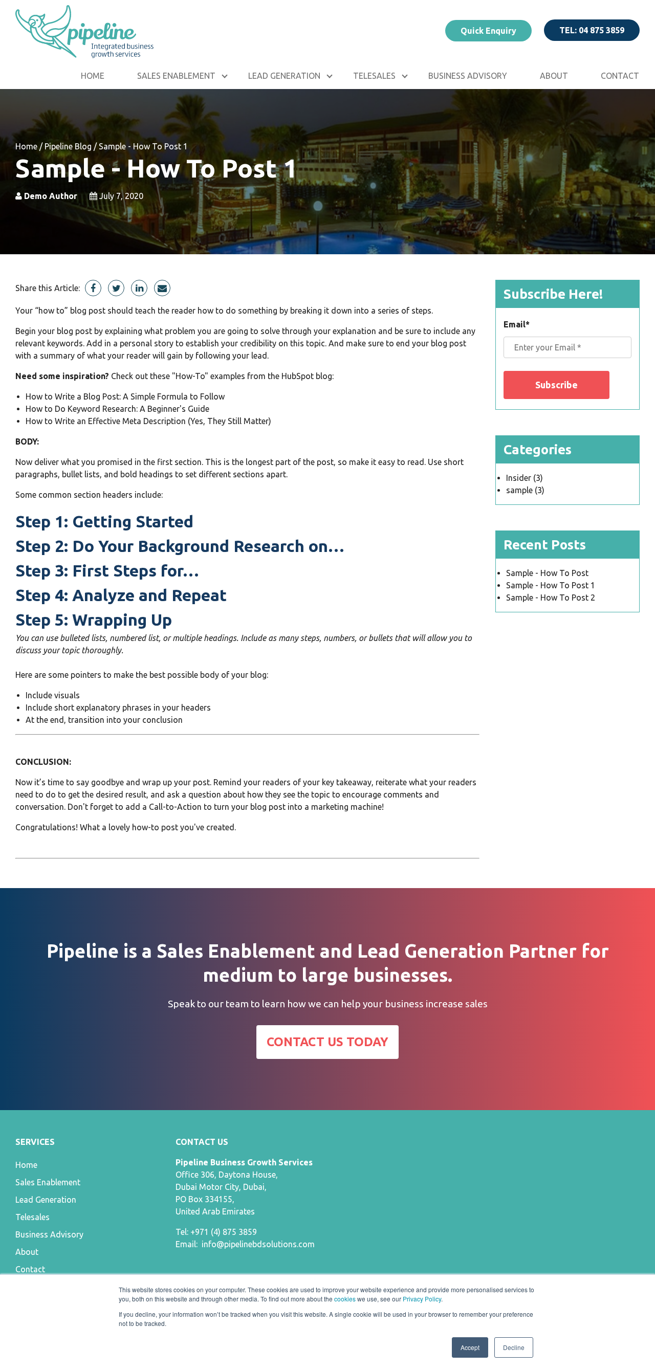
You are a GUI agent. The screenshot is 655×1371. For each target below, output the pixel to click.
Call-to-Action (175, 806)
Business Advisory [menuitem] (467, 75)
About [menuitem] (554, 75)
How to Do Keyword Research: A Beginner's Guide (117, 408)
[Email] (162, 288)
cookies (345, 1298)
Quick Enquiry (488, 30)
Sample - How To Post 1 (550, 585)
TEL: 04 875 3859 (591, 30)
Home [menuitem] (92, 75)
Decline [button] (514, 1347)
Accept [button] (470, 1347)
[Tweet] (116, 288)
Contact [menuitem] (30, 1269)
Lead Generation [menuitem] (284, 75)
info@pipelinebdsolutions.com (258, 1244)
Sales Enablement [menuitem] (176, 75)
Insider (524, 477)
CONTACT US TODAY (327, 1042)
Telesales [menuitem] (374, 75)
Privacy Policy (422, 1298)
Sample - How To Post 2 (550, 597)
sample (525, 490)
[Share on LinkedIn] (139, 288)
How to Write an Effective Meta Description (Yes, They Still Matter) (148, 421)
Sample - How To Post (547, 573)
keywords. (65, 343)
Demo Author (49, 196)
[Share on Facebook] (93, 288)
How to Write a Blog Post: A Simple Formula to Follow (125, 396)
